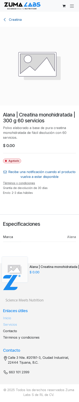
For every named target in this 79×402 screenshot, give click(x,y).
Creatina (15, 20)
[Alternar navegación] (72, 6)
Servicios (10, 324)
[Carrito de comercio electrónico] (64, 6)
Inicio (7, 318)
